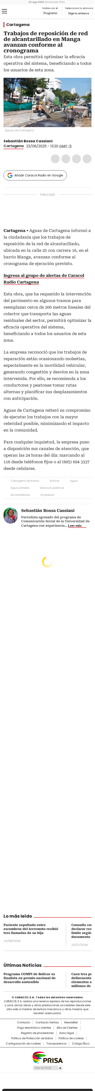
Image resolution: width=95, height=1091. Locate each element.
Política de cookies (71, 1038)
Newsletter (71, 1022)
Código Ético (80, 1043)
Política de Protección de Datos (32, 1038)
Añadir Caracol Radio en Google (38, 175)
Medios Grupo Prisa (47, 1068)
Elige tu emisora (78, 13)
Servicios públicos (52, 488)
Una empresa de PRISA (47, 1057)
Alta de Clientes (67, 1028)
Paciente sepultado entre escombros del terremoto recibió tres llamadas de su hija (31, 929)
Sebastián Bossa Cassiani (28, 141)
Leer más (75, 525)
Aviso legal (66, 1033)
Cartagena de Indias (25, 481)
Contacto (23, 1022)
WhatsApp (87, 158)
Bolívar (54, 481)
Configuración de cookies (23, 1043)
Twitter (65, 158)
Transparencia (56, 1043)
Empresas (47, 495)
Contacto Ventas (47, 1022)
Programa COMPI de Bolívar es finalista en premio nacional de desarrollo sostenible (30, 978)
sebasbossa (61, 141)
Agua (74, 481)
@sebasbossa (55, 141)
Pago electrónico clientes (34, 1028)
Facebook (55, 158)
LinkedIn (76, 158)
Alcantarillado (20, 495)
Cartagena (18, 24)
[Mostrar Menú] (4, 11)
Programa (50, 13)
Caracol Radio (22, 11)
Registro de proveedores (37, 1033)
